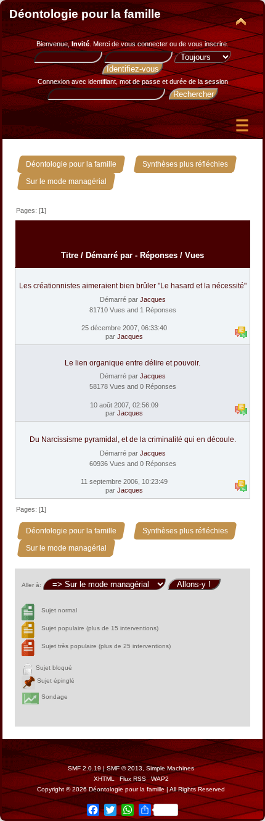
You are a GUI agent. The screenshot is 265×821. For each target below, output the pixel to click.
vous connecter (144, 44)
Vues (194, 255)
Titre (69, 255)
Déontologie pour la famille (85, 13)
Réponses (158, 255)
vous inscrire (207, 44)
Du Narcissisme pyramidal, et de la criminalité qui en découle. (133, 439)
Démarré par (109, 255)
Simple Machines (170, 768)
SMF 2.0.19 (84, 768)
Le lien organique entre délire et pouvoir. (132, 363)
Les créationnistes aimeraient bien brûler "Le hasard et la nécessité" (133, 285)
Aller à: (31, 584)
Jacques (153, 299)
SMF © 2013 (124, 768)
